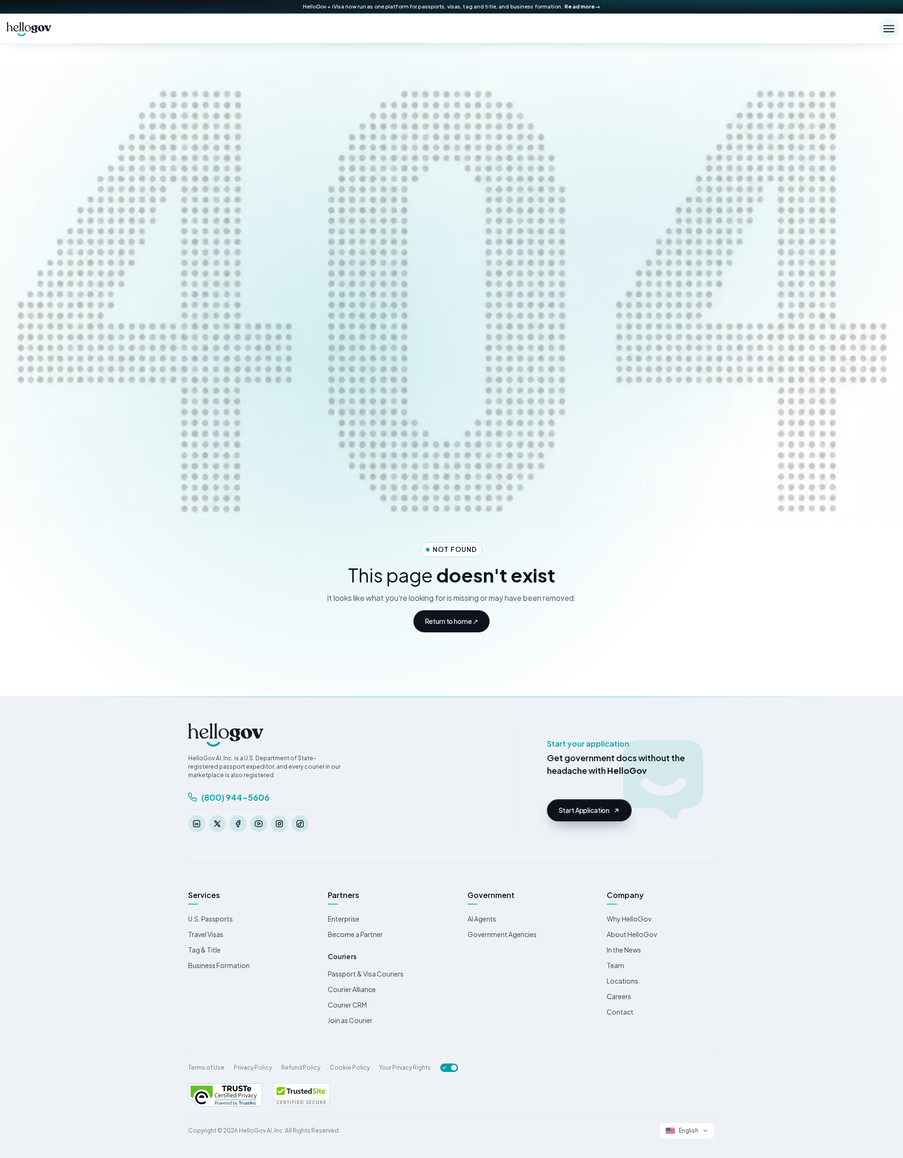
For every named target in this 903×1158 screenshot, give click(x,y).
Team (615, 965)
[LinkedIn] (196, 823)
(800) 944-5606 (235, 797)
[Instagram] (279, 823)
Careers (619, 996)
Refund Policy (300, 1067)
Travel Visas (205, 934)
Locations (622, 981)
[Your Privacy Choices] (449, 1067)
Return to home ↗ (451, 621)
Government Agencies (502, 934)
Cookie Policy (350, 1067)
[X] (217, 823)
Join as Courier (350, 1020)
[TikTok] (300, 823)
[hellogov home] (29, 29)
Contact (620, 1012)
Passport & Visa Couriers (366, 973)
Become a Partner (355, 934)
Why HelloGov (629, 918)
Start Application (584, 810)
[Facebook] (238, 823)
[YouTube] (258, 823)
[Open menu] (889, 28)
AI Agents (481, 918)
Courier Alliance (352, 989)
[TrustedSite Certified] (301, 1095)
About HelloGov (632, 934)
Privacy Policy (253, 1067)
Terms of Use (206, 1067)
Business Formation (219, 965)
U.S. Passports (210, 918)
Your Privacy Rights (405, 1067)
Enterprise (343, 918)
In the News (624, 949)
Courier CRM (347, 1004)
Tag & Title (204, 949)
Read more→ (582, 6)
